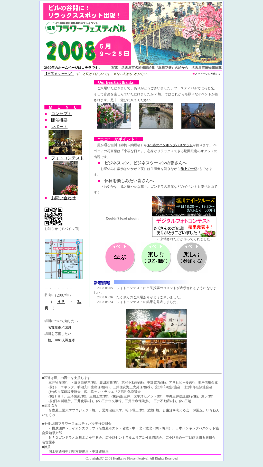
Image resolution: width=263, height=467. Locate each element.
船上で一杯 (189, 169)
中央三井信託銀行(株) (182, 396)
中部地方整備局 (77, 451)
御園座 (198, 410)
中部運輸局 (100, 451)
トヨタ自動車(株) (83, 382)
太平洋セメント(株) (148, 396)
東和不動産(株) (132, 382)
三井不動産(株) (165, 401)
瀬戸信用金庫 (208, 382)
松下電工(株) (134, 410)
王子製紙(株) (76, 396)
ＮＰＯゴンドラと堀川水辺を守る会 (75, 437)
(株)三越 (185, 401)
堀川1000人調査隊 (61, 340)
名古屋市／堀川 (59, 327)
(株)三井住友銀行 (108, 401)
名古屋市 (48, 442)
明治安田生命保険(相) (93, 387)
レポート (59, 126)
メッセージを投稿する (208, 73)
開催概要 (59, 120)
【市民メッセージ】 (59, 74)
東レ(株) (207, 396)
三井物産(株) (58, 382)
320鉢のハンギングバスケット (170, 145)
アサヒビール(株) (181, 382)
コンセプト (61, 113)
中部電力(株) (156, 382)
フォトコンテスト (67, 158)
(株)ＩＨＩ (56, 396)
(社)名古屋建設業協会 (65, 392)
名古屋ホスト (109, 428)
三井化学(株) (83, 401)
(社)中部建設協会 (167, 387)
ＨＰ (61, 301)
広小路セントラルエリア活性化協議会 (112, 392)
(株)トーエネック (61, 387)
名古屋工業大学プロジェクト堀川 (74, 410)
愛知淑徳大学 (112, 410)
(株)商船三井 (120, 396)
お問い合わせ (63, 198)
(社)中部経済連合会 (198, 387)
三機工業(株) (98, 396)
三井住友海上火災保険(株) (132, 387)
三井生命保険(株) (137, 401)
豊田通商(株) (108, 382)
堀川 (165, 428)
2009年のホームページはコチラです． (72, 68)
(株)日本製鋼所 (60, 401)
